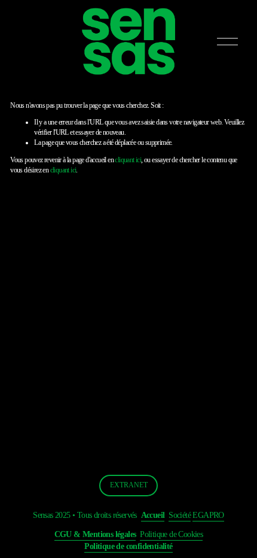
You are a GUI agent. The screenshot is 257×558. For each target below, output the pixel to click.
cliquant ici (128, 160)
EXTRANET (129, 485)
